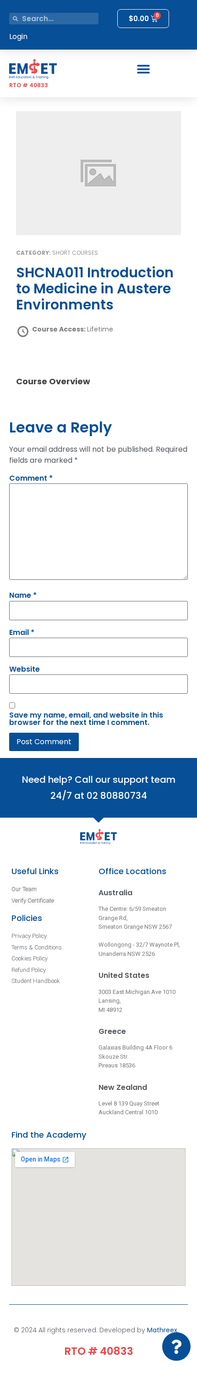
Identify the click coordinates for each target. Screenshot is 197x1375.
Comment (31, 478)
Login (18, 36)
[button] (143, 69)
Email (21, 632)
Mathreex (162, 1330)
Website (24, 669)
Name (23, 595)
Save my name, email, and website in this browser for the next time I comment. (86, 719)
